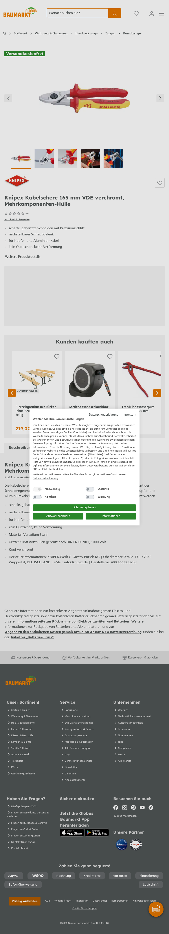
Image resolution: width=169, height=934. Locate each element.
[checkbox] (37, 489)
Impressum (129, 414)
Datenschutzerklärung (103, 414)
